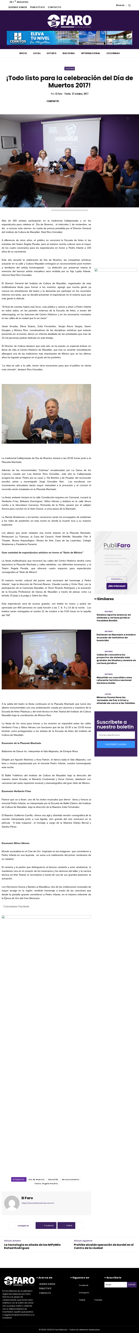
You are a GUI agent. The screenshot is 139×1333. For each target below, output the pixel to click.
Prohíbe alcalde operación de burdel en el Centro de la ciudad (104, 1246)
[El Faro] (11, 1203)
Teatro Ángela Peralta (46, 1183)
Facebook (83, 1285)
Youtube (98, 1300)
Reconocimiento (70, 1179)
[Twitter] (71, 101)
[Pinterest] (79, 101)
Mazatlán (53, 1179)
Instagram (84, 1292)
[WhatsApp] (87, 101)
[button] (124, 5)
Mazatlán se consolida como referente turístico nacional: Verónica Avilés (114, 680)
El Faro (58, 93)
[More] (79, 1225)
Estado (109, 611)
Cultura (69, 68)
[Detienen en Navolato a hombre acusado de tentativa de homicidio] (98, 629)
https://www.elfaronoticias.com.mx (38, 1203)
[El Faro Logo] (69, 21)
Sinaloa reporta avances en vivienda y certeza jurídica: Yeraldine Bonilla (114, 617)
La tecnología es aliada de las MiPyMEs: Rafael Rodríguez (32, 1246)
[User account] (111, 5)
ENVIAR (131, 1284)
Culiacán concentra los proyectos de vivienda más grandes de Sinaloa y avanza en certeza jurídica (116, 659)
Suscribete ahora (115, 744)
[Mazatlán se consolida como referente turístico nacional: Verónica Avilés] (98, 671)
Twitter (82, 1300)
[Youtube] (90, 1300)
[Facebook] (63, 101)
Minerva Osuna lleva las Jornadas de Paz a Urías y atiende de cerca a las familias (116, 700)
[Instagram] (75, 1293)
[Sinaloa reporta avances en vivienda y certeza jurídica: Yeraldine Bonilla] (98, 609)
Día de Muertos (37, 1179)
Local (108, 694)
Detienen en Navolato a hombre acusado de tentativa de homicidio (116, 637)
